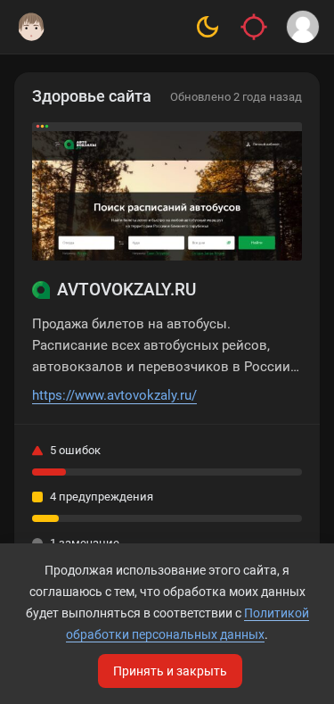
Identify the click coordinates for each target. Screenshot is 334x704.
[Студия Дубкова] (31, 27)
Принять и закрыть (170, 671)
